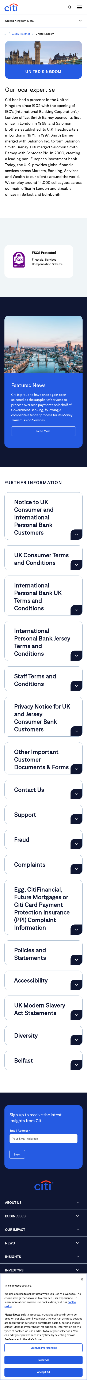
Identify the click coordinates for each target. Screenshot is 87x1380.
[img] (70, 7)
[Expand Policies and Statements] (76, 960)
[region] (43, 1326)
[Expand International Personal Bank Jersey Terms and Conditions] (76, 656)
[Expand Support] (76, 819)
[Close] (82, 1279)
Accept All (43, 1372)
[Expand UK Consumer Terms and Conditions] (76, 565)
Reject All (43, 1360)
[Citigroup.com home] (43, 1185)
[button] (43, 21)
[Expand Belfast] (76, 1065)
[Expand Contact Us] (76, 794)
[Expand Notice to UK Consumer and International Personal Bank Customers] (76, 534)
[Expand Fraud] (76, 844)
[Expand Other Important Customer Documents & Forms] (76, 769)
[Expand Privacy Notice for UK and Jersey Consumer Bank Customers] (76, 731)
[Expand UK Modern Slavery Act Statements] (76, 1015)
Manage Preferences (43, 1347)
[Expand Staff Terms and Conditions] (76, 686)
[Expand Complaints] (76, 869)
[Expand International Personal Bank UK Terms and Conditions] (76, 610)
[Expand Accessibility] (76, 985)
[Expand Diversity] (76, 1040)
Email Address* (20, 1130)
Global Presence (21, 33)
